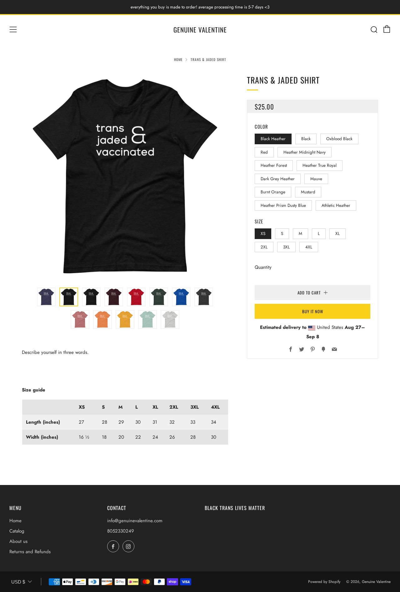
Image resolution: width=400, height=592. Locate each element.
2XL (264, 247)
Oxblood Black (339, 139)
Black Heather (273, 139)
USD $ (18, 581)
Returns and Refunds (30, 551)
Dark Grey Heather (278, 178)
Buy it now (312, 311)
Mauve (316, 178)
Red (264, 152)
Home (178, 59)
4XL (308, 247)
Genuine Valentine (200, 30)
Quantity (263, 267)
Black (306, 139)
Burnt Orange (273, 192)
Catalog (16, 531)
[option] (125, 177)
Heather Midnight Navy (304, 152)
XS (263, 234)
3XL (286, 247)
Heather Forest (274, 165)
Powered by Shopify (324, 581)
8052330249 (120, 531)
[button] (46, 297)
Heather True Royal (319, 165)
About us (18, 541)
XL (337, 234)
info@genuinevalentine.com (134, 520)
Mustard (308, 192)
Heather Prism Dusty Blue (283, 205)
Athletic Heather (336, 205)
